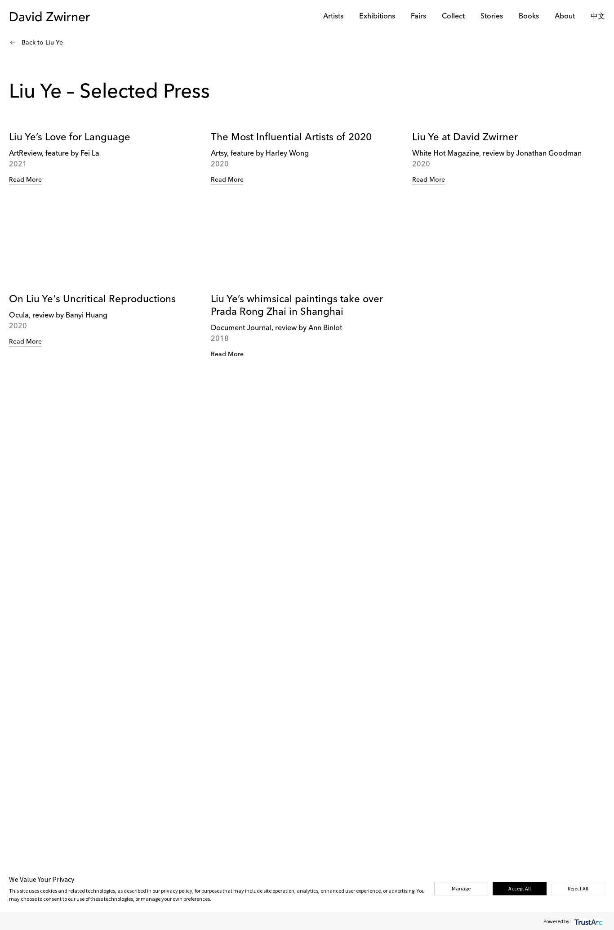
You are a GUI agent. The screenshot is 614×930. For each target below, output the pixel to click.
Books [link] (529, 16)
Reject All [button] (578, 888)
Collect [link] (453, 16)
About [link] (565, 16)
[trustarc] (588, 921)
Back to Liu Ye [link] (42, 43)
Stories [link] (492, 16)
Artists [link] (333, 16)
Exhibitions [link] (377, 16)
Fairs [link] (418, 16)
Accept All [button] (519, 888)
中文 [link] (598, 16)
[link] (105, 194)
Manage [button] (461, 888)
